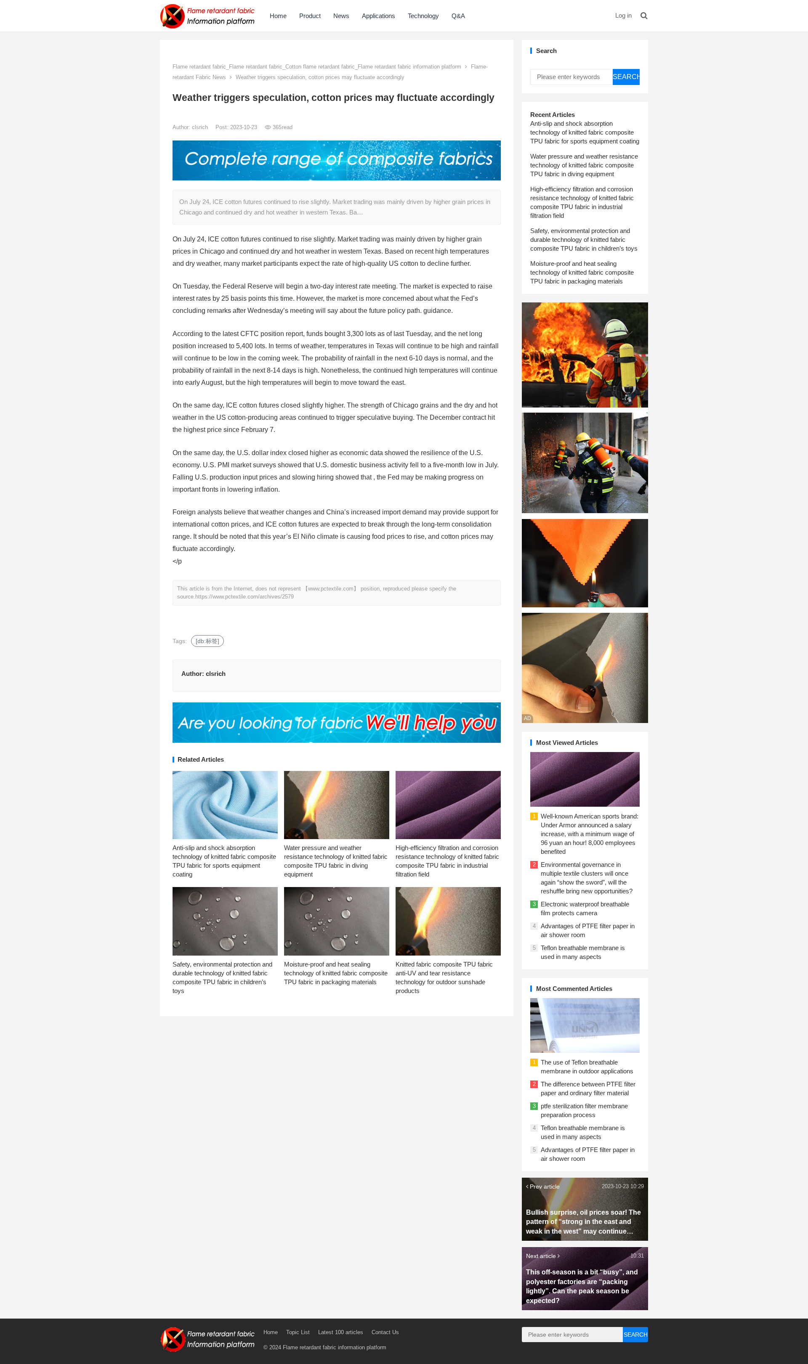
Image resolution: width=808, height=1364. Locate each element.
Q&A (458, 15)
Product (310, 15)
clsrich (201, 127)
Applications (378, 15)
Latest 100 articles (340, 1332)
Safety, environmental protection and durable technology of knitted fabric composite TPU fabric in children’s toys (584, 239)
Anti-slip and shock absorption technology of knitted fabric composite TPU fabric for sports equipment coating (584, 132)
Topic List (298, 1332)
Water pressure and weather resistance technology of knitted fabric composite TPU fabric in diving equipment (584, 165)
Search (626, 76)
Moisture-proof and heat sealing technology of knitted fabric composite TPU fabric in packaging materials (336, 973)
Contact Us (385, 1332)
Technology (423, 15)
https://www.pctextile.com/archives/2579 (244, 596)
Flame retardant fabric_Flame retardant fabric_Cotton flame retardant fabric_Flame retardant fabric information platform (317, 67)
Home (278, 15)
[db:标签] (207, 641)
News (341, 15)
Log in (623, 15)
